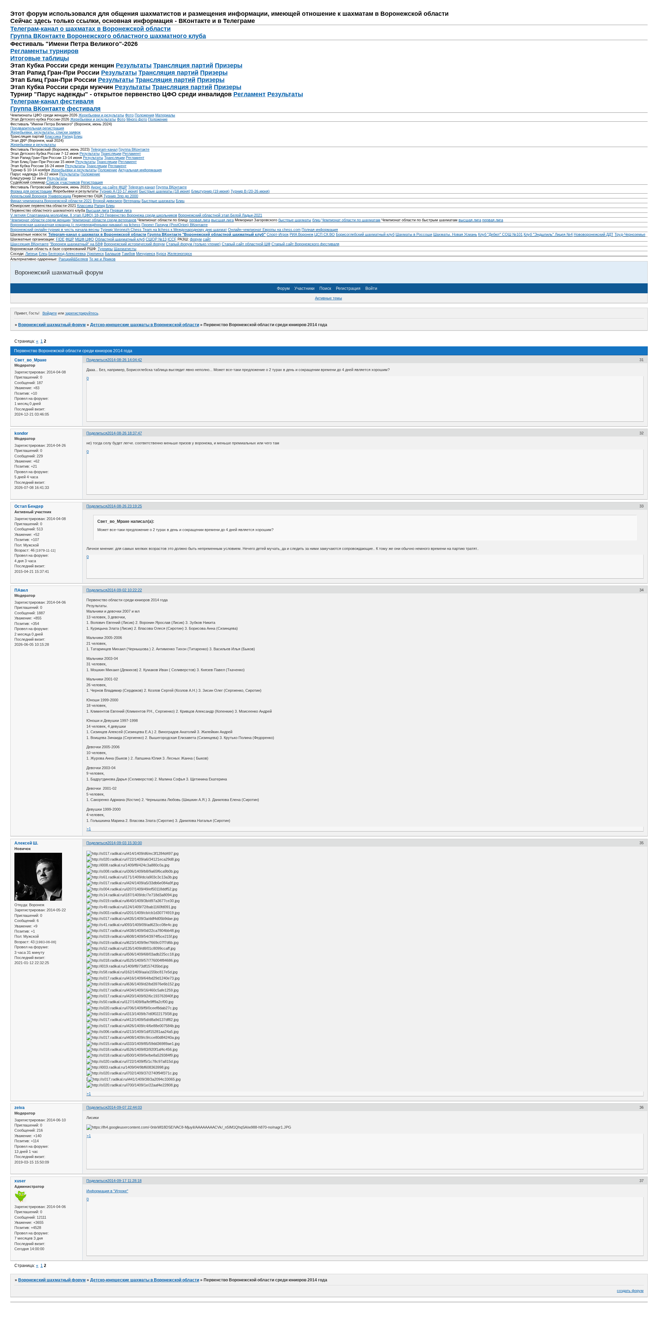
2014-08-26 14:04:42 (124, 360)
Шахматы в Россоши (413, 234)
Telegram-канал (104, 149)
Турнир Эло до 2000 (120, 196)
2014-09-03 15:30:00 (124, 843)
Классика (53, 136)
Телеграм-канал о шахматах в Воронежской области (90, 28)
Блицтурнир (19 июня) (210, 191)
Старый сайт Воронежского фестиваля (305, 244)
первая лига (199, 220)
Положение (158, 119)
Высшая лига (97, 210)
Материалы (165, 115)
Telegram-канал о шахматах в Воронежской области (97, 234)
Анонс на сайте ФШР (109, 187)
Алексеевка (75, 253)
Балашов (113, 253)
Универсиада (59, 196)
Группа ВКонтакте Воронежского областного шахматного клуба (108, 36)
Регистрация (92, 182)
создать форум (630, 1291)
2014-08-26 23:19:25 (124, 506)
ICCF (172, 239)
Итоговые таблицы (39, 58)
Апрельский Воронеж (28, 196)
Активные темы (328, 298)
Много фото (136, 119)
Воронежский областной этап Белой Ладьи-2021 (220, 215)
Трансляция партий (183, 65)
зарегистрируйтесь (81, 313)
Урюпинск (95, 253)
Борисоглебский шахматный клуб (365, 234)
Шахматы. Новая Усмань (455, 234)
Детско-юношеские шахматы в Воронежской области (144, 324)
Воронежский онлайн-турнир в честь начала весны (54, 229)
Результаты (133, 65)
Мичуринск (145, 253)
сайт (207, 239)
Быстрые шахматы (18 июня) (164, 191)
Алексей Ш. (26, 843)
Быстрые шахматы (158, 201)
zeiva (19, 1107)
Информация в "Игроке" (107, 1191)
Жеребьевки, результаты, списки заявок (45, 132)
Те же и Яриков (102, 259)
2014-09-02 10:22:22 (124, 590)
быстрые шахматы (294, 220)
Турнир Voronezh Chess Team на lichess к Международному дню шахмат (163, 229)
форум (196, 239)
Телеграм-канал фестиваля (52, 101)
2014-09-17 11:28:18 (124, 1181)
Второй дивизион (107, 201)
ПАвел (21, 590)
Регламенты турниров (44, 51)
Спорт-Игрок (278, 234)
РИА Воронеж (301, 234)
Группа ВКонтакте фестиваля (55, 108)
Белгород (56, 253)
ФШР (69, 239)
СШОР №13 (156, 239)
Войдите (49, 313)
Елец (43, 253)
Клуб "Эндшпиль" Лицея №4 (548, 234)
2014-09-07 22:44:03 (124, 1107)
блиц (316, 220)
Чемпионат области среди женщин (40, 220)
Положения (144, 115)
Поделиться (96, 360)
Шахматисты (125, 249)
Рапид (67, 136)
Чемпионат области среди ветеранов (104, 220)
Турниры (105, 249)
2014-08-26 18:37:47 (124, 433)
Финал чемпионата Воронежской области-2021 (51, 201)
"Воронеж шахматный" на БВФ (76, 244)
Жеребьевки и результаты (101, 115)
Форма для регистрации (31, 191)
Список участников (63, 182)
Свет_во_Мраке (30, 360)
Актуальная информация (140, 170)
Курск (161, 253)
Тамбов (128, 253)
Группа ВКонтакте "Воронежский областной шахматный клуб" (206, 234)
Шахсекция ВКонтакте (29, 244)
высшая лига (222, 220)
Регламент (249, 94)
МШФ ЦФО (84, 239)
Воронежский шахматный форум (52, 324)
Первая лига (121, 210)
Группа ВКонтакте (134, 149)
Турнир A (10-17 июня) (118, 191)
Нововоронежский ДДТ (593, 234)
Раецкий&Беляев (73, 259)
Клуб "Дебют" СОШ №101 (500, 234)
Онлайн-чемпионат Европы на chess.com (264, 229)
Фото (129, 115)
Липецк (31, 253)
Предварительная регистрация (37, 128)
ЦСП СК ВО (324, 234)
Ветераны (132, 201)
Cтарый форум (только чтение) (193, 244)
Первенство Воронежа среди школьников (141, 215)
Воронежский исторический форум (134, 244)
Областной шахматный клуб (120, 239)
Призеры (228, 65)
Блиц (78, 136)
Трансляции (111, 153)
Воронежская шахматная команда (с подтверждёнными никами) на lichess (75, 225)
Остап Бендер (28, 506)
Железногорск (179, 253)
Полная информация (320, 229)
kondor (21, 433)
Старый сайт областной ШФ (246, 244)
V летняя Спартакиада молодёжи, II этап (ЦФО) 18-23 (57, 215)
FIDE (60, 239)
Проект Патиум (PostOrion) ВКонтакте (175, 225)
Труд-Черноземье (629, 234)
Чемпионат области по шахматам (350, 220)
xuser (20, 1181)
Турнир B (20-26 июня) (250, 191)
